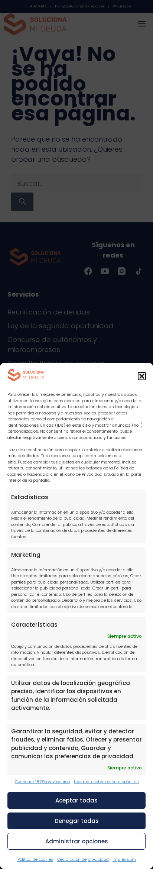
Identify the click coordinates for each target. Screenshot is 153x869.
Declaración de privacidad (83, 859)
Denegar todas (77, 821)
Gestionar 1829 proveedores (42, 782)
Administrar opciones (76, 841)
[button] (142, 376)
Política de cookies (35, 859)
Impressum (124, 859)
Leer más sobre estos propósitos (106, 782)
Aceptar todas (76, 800)
